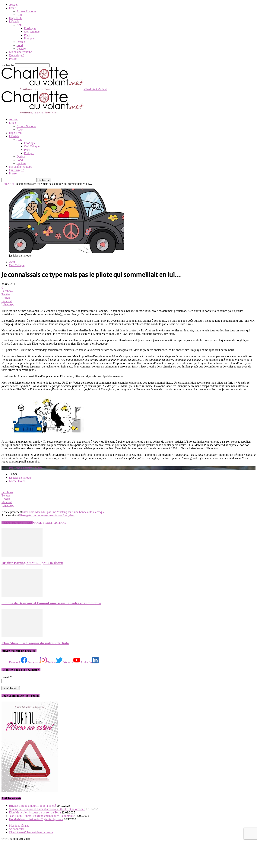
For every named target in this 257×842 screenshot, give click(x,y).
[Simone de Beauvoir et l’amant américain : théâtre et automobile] (22, 595)
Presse (13, 58)
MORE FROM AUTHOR (49, 522)
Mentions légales (19, 825)
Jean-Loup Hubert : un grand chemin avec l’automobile (42, 815)
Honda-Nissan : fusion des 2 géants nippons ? (36, 819)
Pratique (29, 38)
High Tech (15, 18)
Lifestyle (14, 21)
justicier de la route (20, 477)
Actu (19, 24)
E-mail (7, 677)
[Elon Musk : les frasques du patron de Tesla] (22, 635)
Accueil (13, 4)
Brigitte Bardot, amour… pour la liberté (32, 563)
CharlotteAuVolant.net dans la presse (31, 832)
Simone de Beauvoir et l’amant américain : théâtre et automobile (51, 603)
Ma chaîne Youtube (20, 52)
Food (20, 45)
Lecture (21, 48)
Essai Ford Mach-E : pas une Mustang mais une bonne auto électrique (63, 512)
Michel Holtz (17, 481)
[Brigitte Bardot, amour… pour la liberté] (22, 555)
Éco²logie (30, 28)
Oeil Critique (32, 31)
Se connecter (16, 829)
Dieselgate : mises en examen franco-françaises (47, 515)
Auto (20, 14)
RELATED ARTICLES (17, 522)
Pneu (27, 35)
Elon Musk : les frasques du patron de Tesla (35, 643)
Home (5, 183)
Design (21, 41)
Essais (12, 8)
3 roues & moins (26, 11)
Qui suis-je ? (16, 55)
